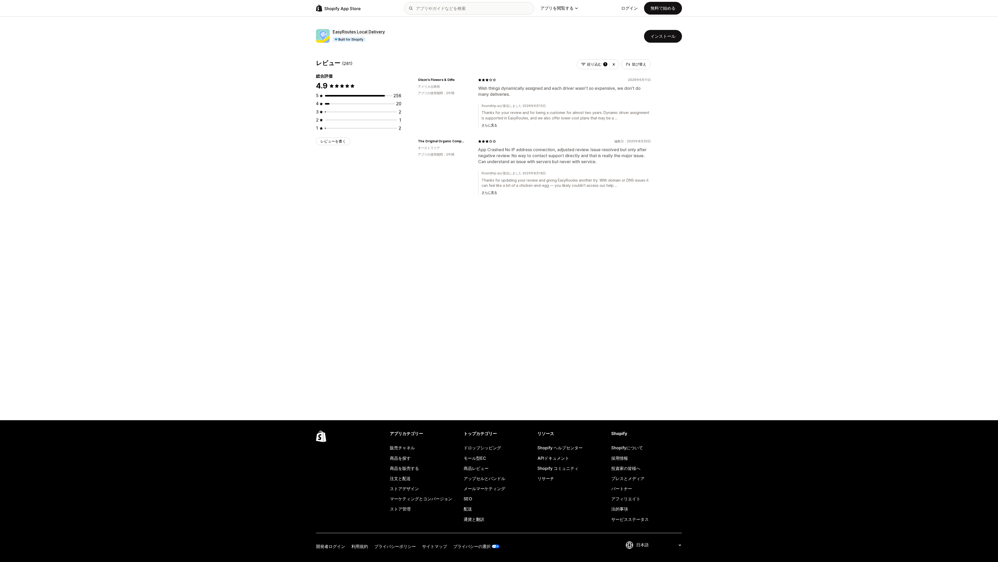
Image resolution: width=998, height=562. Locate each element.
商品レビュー (476, 468)
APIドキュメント (553, 458)
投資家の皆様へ (625, 468)
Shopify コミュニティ (558, 468)
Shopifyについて (627, 447)
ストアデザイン (404, 488)
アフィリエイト (625, 498)
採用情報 (619, 458)
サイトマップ (434, 546)
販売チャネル (402, 447)
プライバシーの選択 (472, 546)
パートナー (621, 488)
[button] (613, 64)
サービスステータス (630, 519)
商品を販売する (404, 468)
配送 (468, 509)
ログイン (629, 8)
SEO (468, 498)
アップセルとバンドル (484, 478)
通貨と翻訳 (474, 519)
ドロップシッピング (482, 447)
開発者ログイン (330, 546)
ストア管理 (400, 509)
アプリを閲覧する (557, 8)
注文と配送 (400, 478)
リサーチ (545, 478)
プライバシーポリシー (395, 546)
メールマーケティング (484, 488)
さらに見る (489, 125)
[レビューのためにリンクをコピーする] (458, 80)
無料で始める (663, 8)
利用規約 (359, 546)
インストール (663, 36)
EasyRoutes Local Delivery (359, 31)
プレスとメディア (628, 478)
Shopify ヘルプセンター (560, 447)
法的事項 (619, 509)
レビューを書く (333, 141)
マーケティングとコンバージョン (421, 498)
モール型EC (475, 458)
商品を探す (400, 458)
